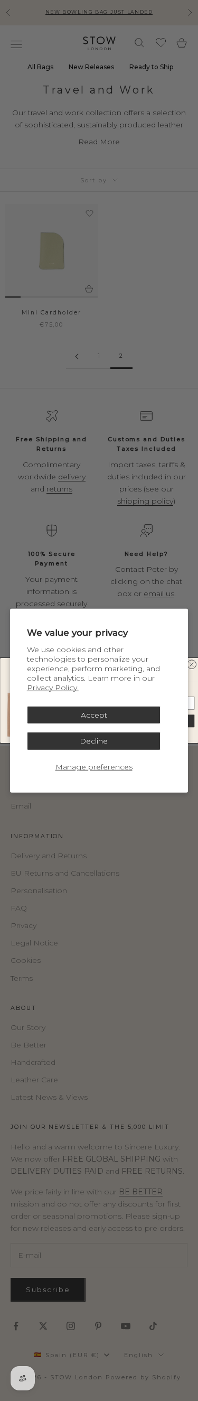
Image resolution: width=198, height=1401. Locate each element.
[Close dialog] (191, 664)
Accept (94, 714)
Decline (94, 741)
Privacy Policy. (53, 687)
